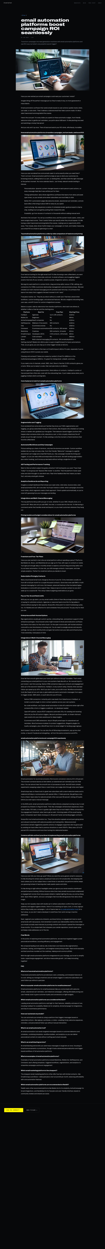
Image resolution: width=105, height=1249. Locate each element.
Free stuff (92, 3)
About (100, 3)
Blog (84, 3)
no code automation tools (69, 909)
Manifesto (77, 3)
